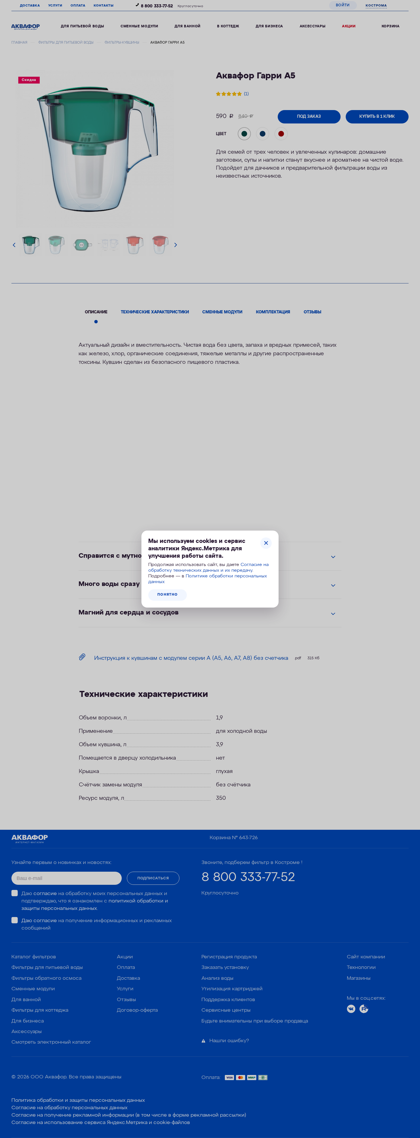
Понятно (167, 595)
